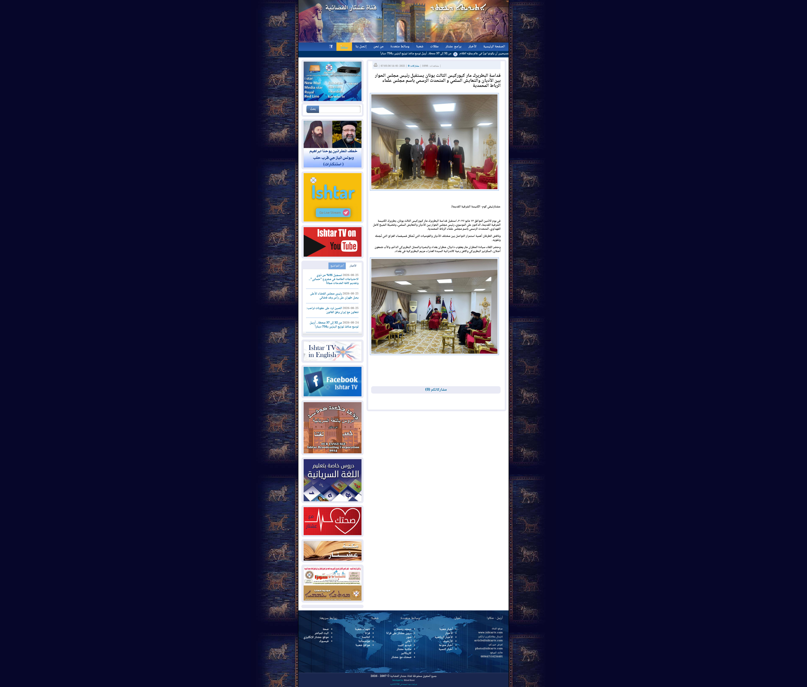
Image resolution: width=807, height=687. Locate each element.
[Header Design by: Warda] (403, 42)
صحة (326, 629)
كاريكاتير (406, 653)
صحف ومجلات (402, 629)
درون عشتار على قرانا (398, 633)
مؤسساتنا (364, 641)
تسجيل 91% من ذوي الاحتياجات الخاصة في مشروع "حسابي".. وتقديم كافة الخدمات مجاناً (334, 279)
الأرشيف (448, 641)
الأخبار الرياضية (444, 637)
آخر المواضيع (337, 266)
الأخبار (353, 266)
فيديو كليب (404, 645)
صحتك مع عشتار (401, 657)
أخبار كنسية (446, 649)
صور (408, 637)
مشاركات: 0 (413, 66)
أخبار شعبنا (446, 629)
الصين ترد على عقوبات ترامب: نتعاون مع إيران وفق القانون (333, 310)
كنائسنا (366, 637)
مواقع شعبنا (363, 645)
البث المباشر (322, 633)
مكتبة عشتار (404, 649)
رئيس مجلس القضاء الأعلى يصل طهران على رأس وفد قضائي (334, 296)
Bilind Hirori (409, 680)
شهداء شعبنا (362, 629)
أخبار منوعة (446, 645)
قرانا (367, 633)
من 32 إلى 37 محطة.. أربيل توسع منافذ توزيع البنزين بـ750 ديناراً (453, 53)
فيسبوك (324, 641)
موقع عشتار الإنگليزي (316, 637)
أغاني (408, 641)
